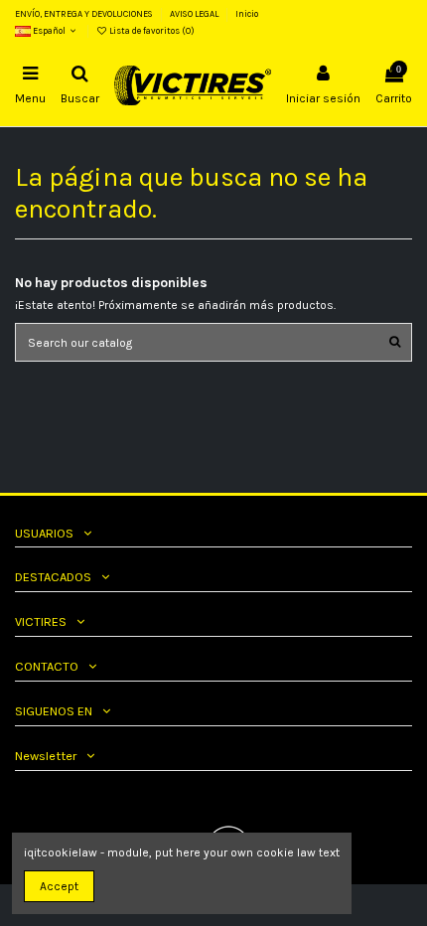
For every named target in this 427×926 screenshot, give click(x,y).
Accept (59, 886)
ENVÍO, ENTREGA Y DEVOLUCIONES (85, 14)
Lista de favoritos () (151, 31)
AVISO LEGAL (195, 14)
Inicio (246, 14)
